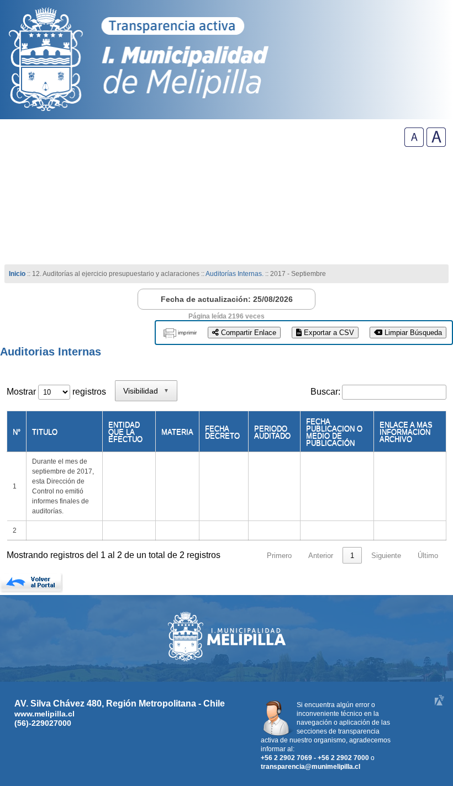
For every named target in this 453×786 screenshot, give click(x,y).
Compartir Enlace (247, 332)
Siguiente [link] (386, 555)
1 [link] (352, 555)
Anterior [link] (320, 555)
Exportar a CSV (328, 332)
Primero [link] (279, 555)
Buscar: (325, 391)
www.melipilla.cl (44, 713)
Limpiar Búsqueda (412, 332)
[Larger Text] (436, 143)
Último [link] (428, 555)
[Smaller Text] (414, 143)
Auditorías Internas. (235, 274)
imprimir (187, 333)
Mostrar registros (56, 391)
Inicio (17, 274)
